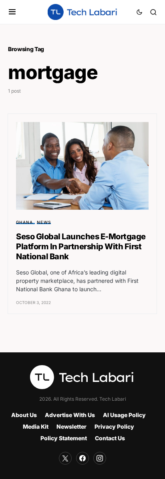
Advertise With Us (70, 414)
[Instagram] (99, 458)
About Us (24, 414)
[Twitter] (65, 458)
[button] (12, 12)
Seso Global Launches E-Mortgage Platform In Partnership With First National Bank (81, 246)
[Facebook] (82, 458)
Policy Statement (63, 438)
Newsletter (71, 426)
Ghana (24, 222)
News (44, 222)
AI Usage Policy (124, 414)
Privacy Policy (114, 426)
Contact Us (110, 438)
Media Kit (35, 426)
